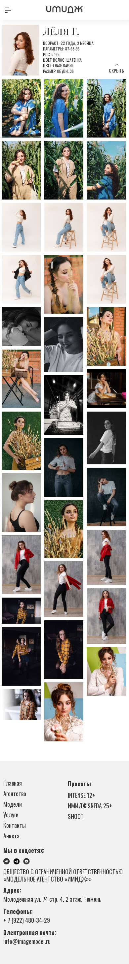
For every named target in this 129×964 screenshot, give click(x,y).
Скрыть (116, 70)
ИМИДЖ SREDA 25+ (90, 805)
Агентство (14, 793)
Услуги (11, 814)
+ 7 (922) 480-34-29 (26, 920)
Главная (12, 783)
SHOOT (76, 816)
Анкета (11, 835)
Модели (12, 804)
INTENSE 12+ (81, 795)
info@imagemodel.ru (27, 941)
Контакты (14, 825)
